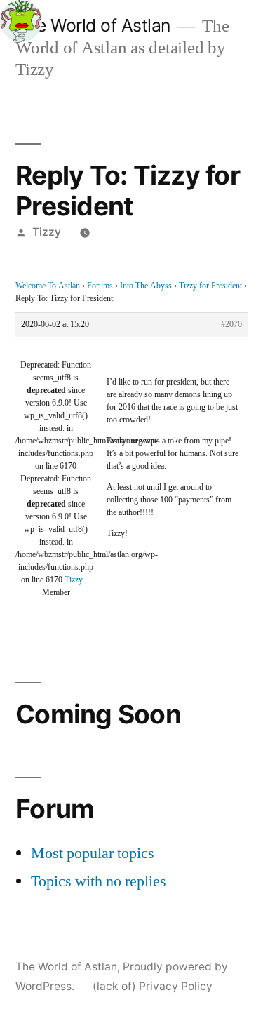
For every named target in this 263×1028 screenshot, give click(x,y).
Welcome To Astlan (47, 286)
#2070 (231, 324)
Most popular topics (92, 853)
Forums (100, 286)
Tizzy (46, 232)
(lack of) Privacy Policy (153, 986)
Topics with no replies (98, 881)
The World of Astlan (92, 25)
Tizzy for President (210, 286)
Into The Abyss (146, 286)
